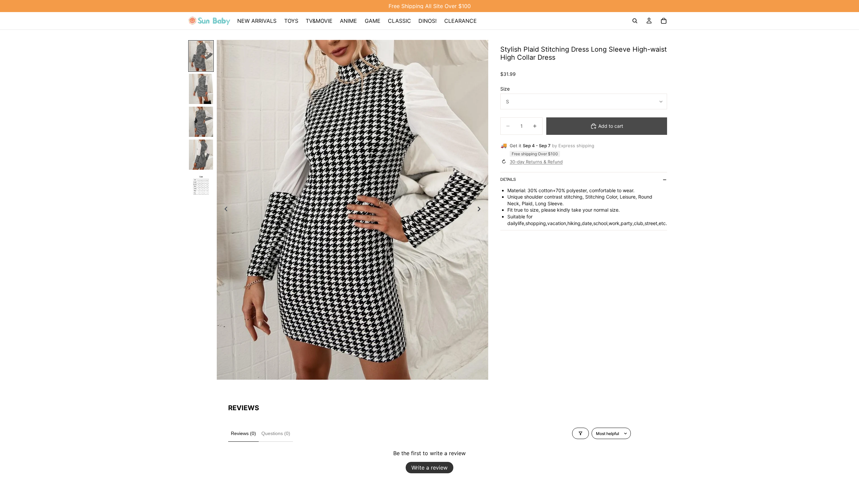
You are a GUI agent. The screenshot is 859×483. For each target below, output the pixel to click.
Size (505, 89)
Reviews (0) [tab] (243, 433)
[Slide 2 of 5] (201, 89)
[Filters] (580, 433)
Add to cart (610, 126)
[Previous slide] (224, 209)
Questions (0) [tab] (275, 433)
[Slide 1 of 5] (201, 56)
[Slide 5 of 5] (201, 187)
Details (508, 179)
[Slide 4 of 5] (201, 155)
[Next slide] (480, 209)
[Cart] (663, 20)
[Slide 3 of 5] (201, 122)
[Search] (634, 20)
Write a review (429, 467)
